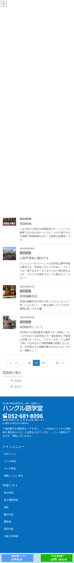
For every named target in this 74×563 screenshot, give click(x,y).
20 (43, 363)
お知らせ (25, 218)
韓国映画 (25, 223)
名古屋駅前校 (11, 499)
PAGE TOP (69, 543)
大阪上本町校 (11, 536)
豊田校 (7, 521)
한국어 (18, 386)
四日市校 (8, 528)
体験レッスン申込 (13, 475)
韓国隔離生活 (28, 296)
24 (57, 363)
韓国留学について (31, 327)
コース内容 (10, 461)
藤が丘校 (8, 514)
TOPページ (10, 454)
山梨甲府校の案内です (34, 258)
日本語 (18, 380)
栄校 (6, 507)
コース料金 (10, 468)
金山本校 (8, 492)
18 (29, 363)
